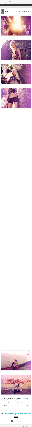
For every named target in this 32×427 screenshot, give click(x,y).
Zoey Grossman (17, 400)
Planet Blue (25, 398)
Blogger (23, 426)
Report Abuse (27, 426)
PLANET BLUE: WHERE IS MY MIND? (18, 11)
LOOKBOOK (16, 413)
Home (2, 4)
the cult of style (22, 411)
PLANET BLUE (23, 413)
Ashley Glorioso (7, 400)
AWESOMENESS (9, 413)
